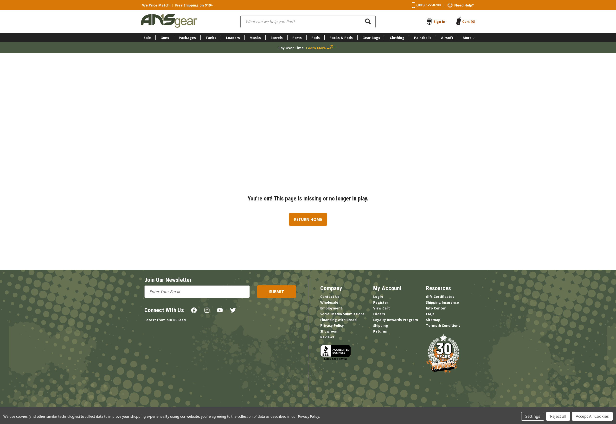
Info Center (436, 308)
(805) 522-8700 (428, 5)
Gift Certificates (440, 296)
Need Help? (464, 5)
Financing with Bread (338, 319)
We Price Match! (156, 5)
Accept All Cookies (592, 416)
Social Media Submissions (342, 314)
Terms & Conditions (443, 325)
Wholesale (329, 302)
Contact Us (330, 296)
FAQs (430, 314)
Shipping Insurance (442, 302)
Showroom (329, 331)
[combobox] (308, 21)
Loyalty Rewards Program (395, 319)
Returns (380, 331)
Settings (532, 416)
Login (378, 296)
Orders (379, 314)
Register (380, 302)
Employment (331, 308)
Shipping (380, 325)
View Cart (381, 308)
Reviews (327, 337)
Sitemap (433, 319)
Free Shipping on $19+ (194, 5)
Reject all (558, 416)
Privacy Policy (332, 325)
